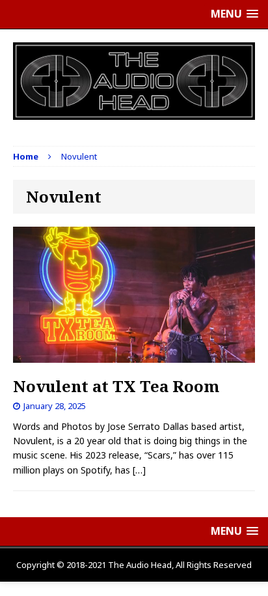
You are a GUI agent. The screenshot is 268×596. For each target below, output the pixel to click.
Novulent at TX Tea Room (116, 386)
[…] (139, 470)
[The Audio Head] (134, 81)
